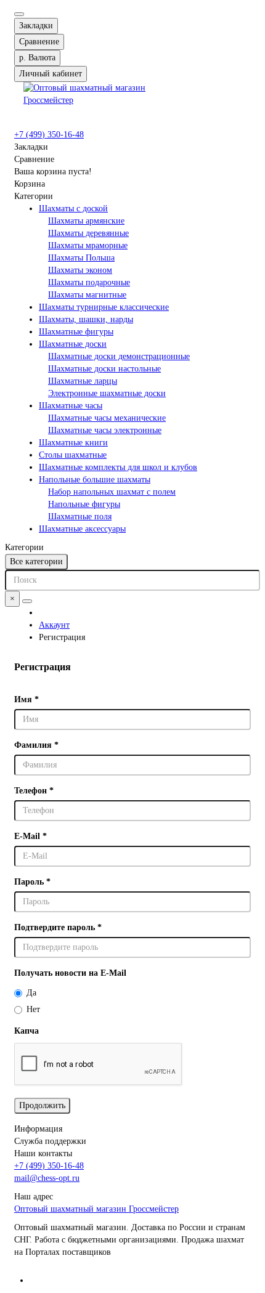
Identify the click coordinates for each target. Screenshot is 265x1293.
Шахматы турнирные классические (104, 307)
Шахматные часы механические (107, 418)
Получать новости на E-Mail (70, 973)
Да (31, 992)
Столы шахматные (73, 455)
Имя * (26, 699)
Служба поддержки (50, 1141)
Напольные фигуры (84, 504)
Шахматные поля (80, 516)
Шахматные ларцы (82, 381)
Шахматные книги (73, 442)
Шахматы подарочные (89, 282)
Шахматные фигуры (76, 331)
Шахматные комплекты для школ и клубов (118, 467)
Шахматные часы (70, 405)
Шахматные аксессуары (82, 528)
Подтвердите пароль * (58, 927)
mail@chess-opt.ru (47, 1178)
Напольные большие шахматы (94, 479)
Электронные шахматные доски (107, 393)
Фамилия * (36, 745)
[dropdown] (19, 14)
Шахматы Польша (81, 257)
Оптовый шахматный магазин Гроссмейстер (96, 1209)
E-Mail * (30, 836)
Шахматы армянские (86, 220)
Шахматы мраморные (88, 245)
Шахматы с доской (73, 208)
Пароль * (32, 881)
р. (37, 57)
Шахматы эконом (80, 270)
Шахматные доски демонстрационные (119, 356)
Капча (26, 1031)
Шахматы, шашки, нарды (86, 319)
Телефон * (34, 790)
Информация (38, 1128)
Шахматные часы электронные (104, 430)
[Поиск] (27, 601)
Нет (33, 1009)
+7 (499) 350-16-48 (49, 134)
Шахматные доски (73, 344)
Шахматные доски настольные (104, 368)
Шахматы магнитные (87, 294)
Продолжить (42, 1105)
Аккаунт (54, 625)
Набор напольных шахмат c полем (112, 492)
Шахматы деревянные (88, 233)
